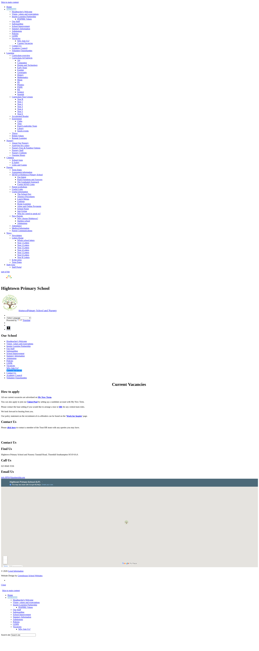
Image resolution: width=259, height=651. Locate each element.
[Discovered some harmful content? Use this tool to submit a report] (8, 328)
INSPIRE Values (24, 19)
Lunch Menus (23, 199)
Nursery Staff (17, 150)
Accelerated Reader (20, 116)
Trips (19, 123)
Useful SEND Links (26, 184)
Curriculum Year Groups (22, 97)
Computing (22, 63)
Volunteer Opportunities (22, 50)
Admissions (17, 31)
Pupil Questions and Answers (29, 179)
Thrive (15, 133)
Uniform (21, 201)
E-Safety (15, 162)
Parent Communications (22, 230)
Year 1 (20, 102)
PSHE (20, 87)
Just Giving (22, 211)
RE (18, 89)
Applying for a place (20, 145)
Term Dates (17, 170)
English (20, 70)
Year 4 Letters (23, 250)
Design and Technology (27, 65)
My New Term (44, 397)
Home (9, 7)
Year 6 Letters (23, 255)
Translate (26, 320)
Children (10, 157)
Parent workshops (19, 187)
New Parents (17, 216)
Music (20, 80)
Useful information (20, 192)
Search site (5, 635)
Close (3, 585)
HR (60, 407)
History (20, 75)
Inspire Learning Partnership (24, 16)
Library (20, 128)
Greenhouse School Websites (30, 576)
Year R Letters (23, 257)
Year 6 (20, 114)
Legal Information (15, 571)
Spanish (20, 94)
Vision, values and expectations (25, 14)
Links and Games (19, 165)
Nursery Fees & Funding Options (26, 148)
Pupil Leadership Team (27, 126)
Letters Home (17, 238)
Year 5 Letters (23, 252)
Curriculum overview (21, 55)
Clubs (19, 121)
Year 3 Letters (23, 248)
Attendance (17, 226)
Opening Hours (18, 155)
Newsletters (17, 235)
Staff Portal (16, 267)
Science (20, 92)
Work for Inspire (74, 416)
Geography (22, 72)
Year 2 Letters (23, 245)
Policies (15, 33)
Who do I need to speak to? (29, 213)
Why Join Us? (23, 41)
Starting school (23, 221)
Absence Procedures (26, 196)
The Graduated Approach (28, 182)
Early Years (22, 67)
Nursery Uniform (19, 153)
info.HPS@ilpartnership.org (13, 477)
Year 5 (20, 111)
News (8, 233)
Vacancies (16, 38)
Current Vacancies (25, 43)
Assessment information (22, 172)
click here (11, 427)
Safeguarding (17, 24)
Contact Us (16, 46)
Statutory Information (21, 29)
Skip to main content (10, 2)
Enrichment (17, 119)
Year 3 (20, 106)
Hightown (38, 310)
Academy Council (19, 48)
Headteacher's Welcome (22, 12)
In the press (17, 260)
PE (18, 82)
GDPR (15, 36)
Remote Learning (19, 138)
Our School (11, 9)
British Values (18, 136)
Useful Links (17, 189)
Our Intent (21, 177)
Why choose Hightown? (27, 218)
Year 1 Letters (23, 243)
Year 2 (20, 104)
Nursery (9, 140)
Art (18, 60)
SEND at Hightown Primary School (27, 175)
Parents (9, 167)
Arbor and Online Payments (29, 206)
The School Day (24, 194)
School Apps (17, 160)
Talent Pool (32, 402)
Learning (10, 53)
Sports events (23, 131)
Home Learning (24, 204)
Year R (20, 99)
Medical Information (20, 228)
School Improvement (21, 26)
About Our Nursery (20, 143)
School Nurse (23, 209)
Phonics (20, 85)
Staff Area (10, 265)
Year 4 (20, 109)
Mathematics (22, 77)
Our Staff (16, 21)
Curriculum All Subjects (22, 58)
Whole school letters (26, 240)
